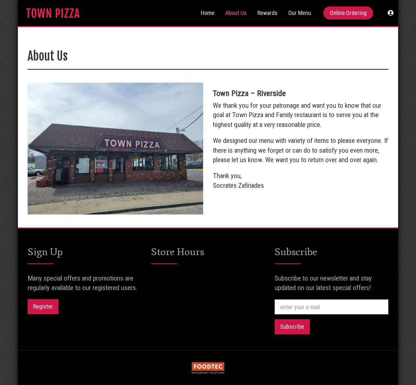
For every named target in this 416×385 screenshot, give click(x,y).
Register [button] (43, 306)
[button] (390, 13)
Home (207, 12)
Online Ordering (348, 12)
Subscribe (292, 326)
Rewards (267, 12)
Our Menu (299, 12)
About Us (236, 12)
